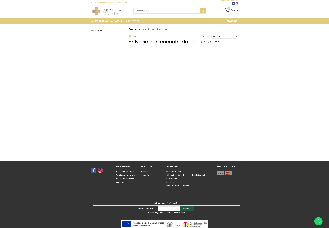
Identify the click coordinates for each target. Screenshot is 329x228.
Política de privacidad (125, 171)
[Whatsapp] (318, 221)
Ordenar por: (205, 36)
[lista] (135, 36)
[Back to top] (326, 223)
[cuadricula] (130, 36)
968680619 (225, 1)
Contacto (145, 175)
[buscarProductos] (203, 10)
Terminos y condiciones (125, 175)
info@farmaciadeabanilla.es (179, 186)
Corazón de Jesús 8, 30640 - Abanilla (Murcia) (186, 175)
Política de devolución (125, 178)
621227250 (171, 182)
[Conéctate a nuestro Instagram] (236, 3)
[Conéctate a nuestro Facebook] (233, 3)
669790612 (234, 1)
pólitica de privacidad (176, 212)
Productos (145, 171)
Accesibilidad (121, 182)
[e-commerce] (106, 10)
